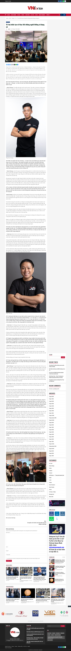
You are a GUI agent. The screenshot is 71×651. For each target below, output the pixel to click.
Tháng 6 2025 (51, 429)
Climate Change (51, 465)
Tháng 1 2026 (51, 413)
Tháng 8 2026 (51, 396)
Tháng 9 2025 (51, 422)
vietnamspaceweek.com (56, 547)
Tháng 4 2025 (51, 434)
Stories (22, 14)
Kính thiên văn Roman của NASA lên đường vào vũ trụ (51, 568)
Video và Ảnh (28, 14)
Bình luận (8, 532)
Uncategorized (51, 494)
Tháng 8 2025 (51, 424)
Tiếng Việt (47, 14)
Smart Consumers (42, 14)
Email (7, 550)
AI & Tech (32, 14)
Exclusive (50, 470)
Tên (7, 546)
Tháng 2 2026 (51, 410)
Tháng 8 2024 (51, 453)
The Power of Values (38, 574)
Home (9, 14)
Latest (12, 574)
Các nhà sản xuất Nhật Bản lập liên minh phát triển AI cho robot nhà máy (26, 578)
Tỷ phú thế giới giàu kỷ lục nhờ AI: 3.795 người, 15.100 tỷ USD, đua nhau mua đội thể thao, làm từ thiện (39, 578)
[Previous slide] (63, 557)
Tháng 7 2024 (51, 455)
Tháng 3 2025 (51, 436)
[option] (57, 562)
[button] (5, 14)
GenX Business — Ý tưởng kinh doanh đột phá (56, 475)
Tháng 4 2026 (51, 406)
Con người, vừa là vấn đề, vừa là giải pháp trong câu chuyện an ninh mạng (36, 523)
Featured (50, 473)
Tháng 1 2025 (51, 441)
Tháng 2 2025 (51, 439)
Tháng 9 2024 (51, 451)
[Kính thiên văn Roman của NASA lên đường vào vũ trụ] (28, 593)
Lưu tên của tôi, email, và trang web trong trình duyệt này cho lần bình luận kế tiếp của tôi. (23, 558)
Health (36, 14)
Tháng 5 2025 (51, 432)
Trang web (8, 554)
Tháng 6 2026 (51, 401)
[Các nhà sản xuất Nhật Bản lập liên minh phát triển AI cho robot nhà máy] (26, 571)
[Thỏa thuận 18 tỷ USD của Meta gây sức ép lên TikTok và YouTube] (12, 571)
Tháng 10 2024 (51, 448)
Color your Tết (56, 388)
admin (9, 29)
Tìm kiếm (50, 354)
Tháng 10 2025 (51, 420)
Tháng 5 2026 (51, 403)
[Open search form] (59, 15)
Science (50, 482)
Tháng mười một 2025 (52, 417)
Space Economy (13, 14)
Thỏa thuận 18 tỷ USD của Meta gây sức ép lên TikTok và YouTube (12, 577)
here (9, 640)
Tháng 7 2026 (51, 398)
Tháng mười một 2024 (52, 446)
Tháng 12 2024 (51, 443)
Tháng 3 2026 (51, 408)
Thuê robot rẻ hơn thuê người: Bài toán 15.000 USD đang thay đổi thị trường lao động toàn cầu (55, 637)
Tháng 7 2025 (51, 427)
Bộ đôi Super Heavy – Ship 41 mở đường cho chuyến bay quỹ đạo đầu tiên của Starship (51, 580)
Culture (18, 14)
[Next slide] (64, 557)
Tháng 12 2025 (51, 415)
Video (64, 14)
